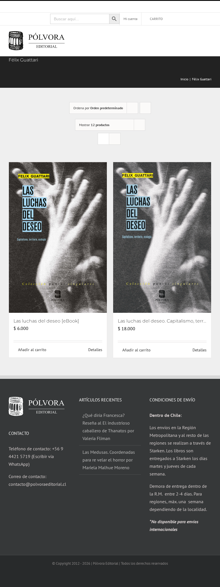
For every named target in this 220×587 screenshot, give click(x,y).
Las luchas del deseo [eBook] (46, 321)
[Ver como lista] (114, 138)
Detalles (95, 349)
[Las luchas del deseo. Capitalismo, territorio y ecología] (162, 237)
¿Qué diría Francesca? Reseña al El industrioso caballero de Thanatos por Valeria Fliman (108, 426)
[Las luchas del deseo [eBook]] (58, 237)
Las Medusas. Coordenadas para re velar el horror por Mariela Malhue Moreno (108, 459)
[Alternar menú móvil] (209, 36)
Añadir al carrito (32, 349)
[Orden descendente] (145, 108)
